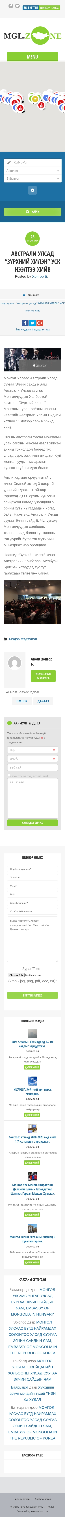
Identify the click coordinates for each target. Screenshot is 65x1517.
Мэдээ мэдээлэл (23, 639)
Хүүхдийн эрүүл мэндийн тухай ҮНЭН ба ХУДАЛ (33, 1393)
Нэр (12, 750)
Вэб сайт (16, 767)
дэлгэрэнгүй (32, 1067)
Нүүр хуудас (8, 303)
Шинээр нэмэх (49, 8)
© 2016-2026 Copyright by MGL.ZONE (32, 1506)
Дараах (43, 701)
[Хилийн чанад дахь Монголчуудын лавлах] (32, 35)
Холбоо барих (43, 1498)
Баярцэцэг (19, 1387)
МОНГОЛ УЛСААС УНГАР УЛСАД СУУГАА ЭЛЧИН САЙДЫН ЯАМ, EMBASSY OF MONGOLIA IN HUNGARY (33, 1302)
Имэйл (14, 758)
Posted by (31, 276)
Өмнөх (21, 701)
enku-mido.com (40, 1511)
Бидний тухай (22, 1498)
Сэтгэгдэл (17, 781)
